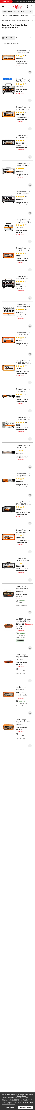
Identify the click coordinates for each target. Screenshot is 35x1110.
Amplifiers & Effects (14, 20)
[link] (24, 52)
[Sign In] (27, 6)
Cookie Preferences (8, 1104)
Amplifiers (25, 20)
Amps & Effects (13, 15)
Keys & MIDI (25, 15)
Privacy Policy (21, 1096)
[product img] (8, 58)
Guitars (4, 15)
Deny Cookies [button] (10, 1107)
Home (4, 20)
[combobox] (24, 38)
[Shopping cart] (32, 6)
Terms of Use (28, 1102)
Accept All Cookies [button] (25, 1107)
